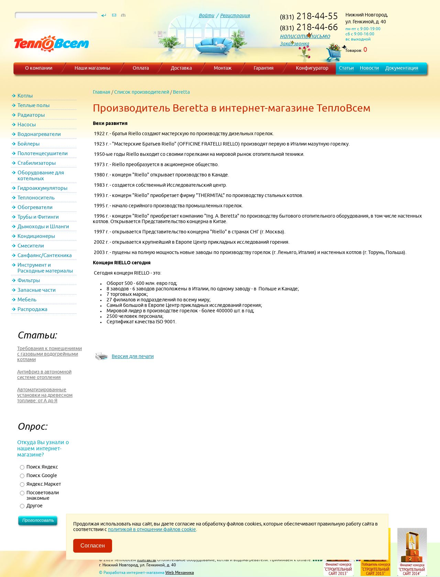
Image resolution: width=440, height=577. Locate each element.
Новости (369, 68)
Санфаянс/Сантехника (45, 255)
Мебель (27, 299)
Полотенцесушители (43, 153)
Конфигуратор (312, 68)
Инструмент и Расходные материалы (45, 268)
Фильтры (29, 280)
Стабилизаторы (37, 163)
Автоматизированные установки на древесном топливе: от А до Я (45, 395)
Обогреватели (35, 207)
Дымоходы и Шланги (43, 226)
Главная (101, 92)
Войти (206, 15)
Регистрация (235, 15)
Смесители (31, 246)
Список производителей (141, 92)
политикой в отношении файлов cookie (152, 529)
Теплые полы (34, 105)
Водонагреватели (39, 134)
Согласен (92, 546)
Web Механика (179, 572)
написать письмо (305, 35)
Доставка (181, 68)
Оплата (141, 68)
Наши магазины (92, 68)
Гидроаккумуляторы (42, 188)
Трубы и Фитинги (38, 217)
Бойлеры (29, 144)
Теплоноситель (36, 197)
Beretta (181, 92)
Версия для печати (133, 356)
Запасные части (37, 290)
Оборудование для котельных (41, 175)
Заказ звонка (294, 43)
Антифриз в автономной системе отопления (44, 374)
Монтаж (223, 68)
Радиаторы (31, 115)
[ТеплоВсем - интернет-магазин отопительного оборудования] (49, 59)
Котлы (25, 96)
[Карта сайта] (123, 17)
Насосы (27, 124)
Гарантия (264, 68)
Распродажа (32, 309)
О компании (38, 68)
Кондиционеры (36, 236)
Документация (401, 68)
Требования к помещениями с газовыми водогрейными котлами (49, 354)
